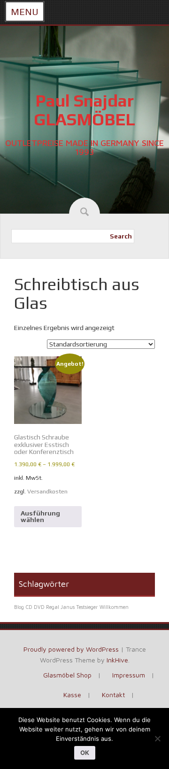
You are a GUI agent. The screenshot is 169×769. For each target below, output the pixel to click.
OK (84, 752)
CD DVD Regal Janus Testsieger (62, 607)
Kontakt (113, 695)
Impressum (128, 675)
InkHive (117, 660)
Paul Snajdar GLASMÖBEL (84, 110)
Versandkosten (47, 491)
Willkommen (114, 607)
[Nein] (157, 738)
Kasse (72, 695)
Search (121, 236)
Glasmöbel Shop (67, 675)
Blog (19, 607)
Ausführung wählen (40, 516)
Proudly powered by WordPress (71, 649)
